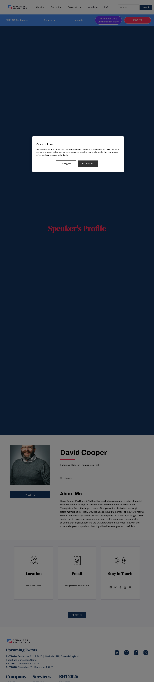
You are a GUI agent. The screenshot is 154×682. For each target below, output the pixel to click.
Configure (66, 164)
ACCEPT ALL (88, 164)
